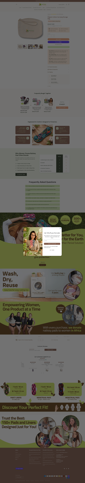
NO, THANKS (52, 250)
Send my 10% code (52, 243)
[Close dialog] (60, 228)
